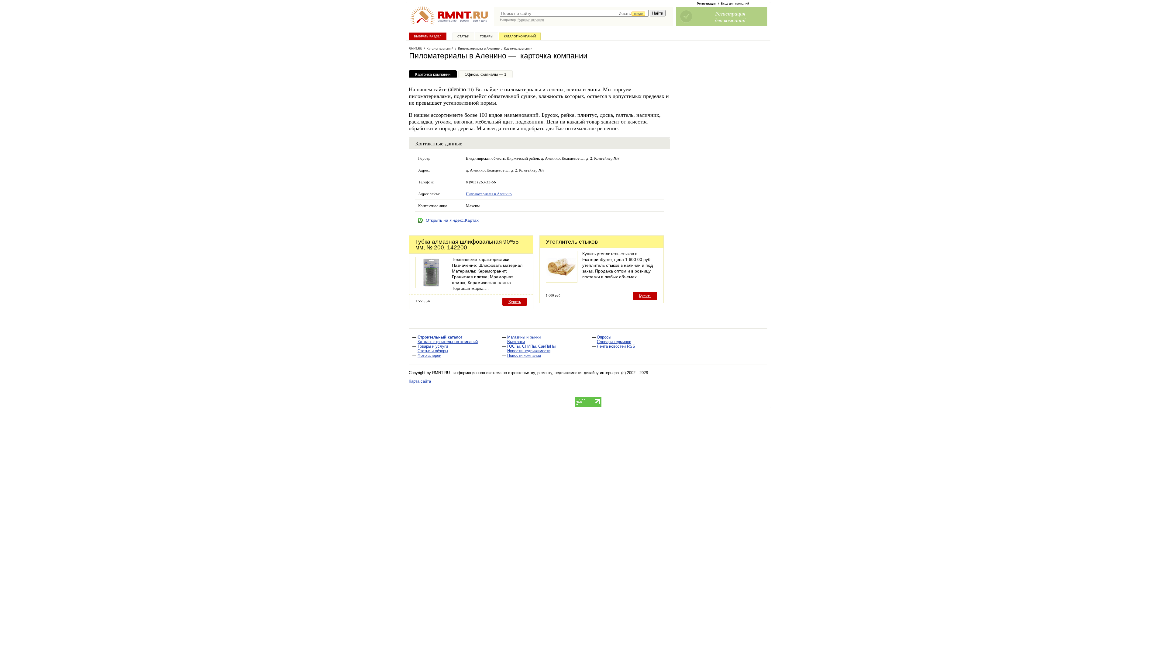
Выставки (516, 341)
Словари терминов (614, 341)
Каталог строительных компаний (448, 341)
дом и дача (480, 20)
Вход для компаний (735, 3)
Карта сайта (420, 381)
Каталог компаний (520, 36)
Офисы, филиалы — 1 (485, 74)
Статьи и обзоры (433, 351)
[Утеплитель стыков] (561, 281)
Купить (514, 301)
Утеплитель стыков (572, 241)
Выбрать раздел (428, 36)
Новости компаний (524, 355)
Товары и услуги (433, 346)
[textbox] (574, 13)
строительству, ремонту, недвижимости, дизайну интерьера (563, 372)
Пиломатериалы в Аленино (479, 48)
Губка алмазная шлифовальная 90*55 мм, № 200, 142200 (467, 244)
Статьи (463, 36)
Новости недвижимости (528, 351)
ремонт (464, 20)
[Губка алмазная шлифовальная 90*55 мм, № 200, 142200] (431, 286)
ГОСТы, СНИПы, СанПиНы (531, 346)
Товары (486, 36)
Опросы (604, 337)
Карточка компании (432, 74)
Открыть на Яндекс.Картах (452, 220)
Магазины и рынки (524, 337)
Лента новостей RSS (616, 346)
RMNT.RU (415, 48)
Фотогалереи (429, 355)
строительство (447, 20)
